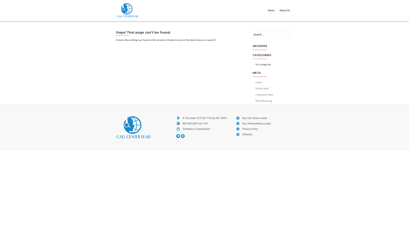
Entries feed (262, 88)
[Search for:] (273, 35)
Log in (258, 82)
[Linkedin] (178, 136)
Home (271, 10)
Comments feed (264, 94)
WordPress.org (263, 100)
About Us (284, 10)
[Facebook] (183, 136)
